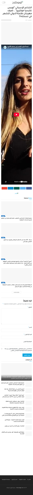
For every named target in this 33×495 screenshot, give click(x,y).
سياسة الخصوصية (6, 479)
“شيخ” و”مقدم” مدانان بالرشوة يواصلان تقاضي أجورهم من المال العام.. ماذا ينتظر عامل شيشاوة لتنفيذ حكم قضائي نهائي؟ (17, 263)
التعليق (29, 307)
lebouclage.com (19, 488)
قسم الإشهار (14, 479)
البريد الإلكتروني (28, 334)
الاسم (30, 327)
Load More (16, 292)
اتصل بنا (29, 479)
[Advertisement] (16, 456)
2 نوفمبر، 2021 (28, 20)
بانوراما (3, 216)
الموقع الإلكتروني (27, 341)
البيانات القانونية (22, 479)
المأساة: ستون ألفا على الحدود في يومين (14, 426)
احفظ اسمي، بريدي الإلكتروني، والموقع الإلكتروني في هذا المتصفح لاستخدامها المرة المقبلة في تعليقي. (18, 349)
